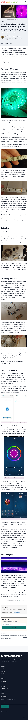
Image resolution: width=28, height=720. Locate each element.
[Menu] (25, 2)
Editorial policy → (17, 612)
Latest (2, 678)
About (2, 684)
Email (11, 43)
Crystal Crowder (10, 35)
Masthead (3, 686)
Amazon (8, 602)
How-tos (3, 666)
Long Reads (3, 676)
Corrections (3, 691)
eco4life (20, 600)
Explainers (3, 669)
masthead (9, 638)
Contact (2, 693)
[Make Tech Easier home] (9, 1)
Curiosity (3, 673)
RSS (8, 711)
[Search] (22, 2)
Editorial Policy (4, 688)
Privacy (25, 717)
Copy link (6, 43)
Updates (3, 671)
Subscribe (14, 627)
